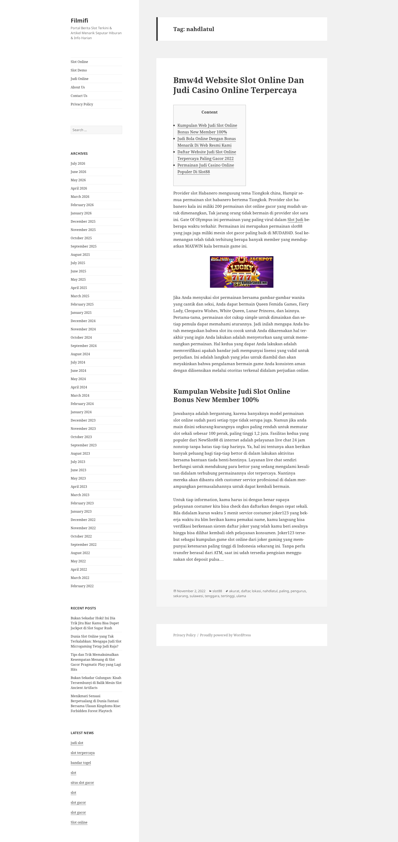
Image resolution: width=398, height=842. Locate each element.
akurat (234, 591)
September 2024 (84, 345)
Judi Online (80, 78)
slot (73, 772)
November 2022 (83, 528)
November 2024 (83, 329)
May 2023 (78, 478)
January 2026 (81, 213)
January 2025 (81, 312)
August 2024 (80, 354)
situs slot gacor (82, 782)
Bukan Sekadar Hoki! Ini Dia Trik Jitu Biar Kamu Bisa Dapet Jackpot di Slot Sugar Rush (95, 623)
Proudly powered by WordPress (225, 635)
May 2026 (78, 180)
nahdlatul (270, 591)
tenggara (212, 596)
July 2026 (78, 163)
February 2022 (82, 586)
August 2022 (80, 553)
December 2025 (83, 221)
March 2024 (80, 395)
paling (284, 591)
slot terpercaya (83, 752)
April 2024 (79, 387)
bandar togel (81, 762)
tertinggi (228, 596)
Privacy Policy (82, 104)
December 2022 (83, 519)
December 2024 (83, 321)
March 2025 (80, 296)
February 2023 (82, 503)
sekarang (180, 596)
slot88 (217, 591)
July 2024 (78, 362)
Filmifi (79, 20)
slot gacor (78, 802)
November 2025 (83, 229)
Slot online (79, 822)
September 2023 (84, 445)
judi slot (77, 743)
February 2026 (82, 205)
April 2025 (79, 287)
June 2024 (78, 370)
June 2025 (78, 271)
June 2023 (78, 470)
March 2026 (80, 196)
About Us (78, 87)
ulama (241, 596)
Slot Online (79, 61)
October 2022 (81, 536)
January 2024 (81, 412)
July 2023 (78, 461)
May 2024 (78, 379)
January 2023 (81, 511)
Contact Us (79, 95)
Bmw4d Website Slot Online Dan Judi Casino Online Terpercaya (238, 84)
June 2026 (78, 171)
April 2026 (79, 188)
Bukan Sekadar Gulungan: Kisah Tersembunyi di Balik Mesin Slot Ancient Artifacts (96, 682)
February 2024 (82, 403)
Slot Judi (295, 219)
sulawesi (196, 596)
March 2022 (80, 577)
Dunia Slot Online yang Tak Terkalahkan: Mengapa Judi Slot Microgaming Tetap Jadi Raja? (96, 641)
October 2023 (81, 437)
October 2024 (81, 337)
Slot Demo (79, 70)
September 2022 (84, 544)
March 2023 (80, 495)
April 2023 (79, 486)
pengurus (298, 591)
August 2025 (80, 254)
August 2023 (80, 453)
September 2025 (84, 246)
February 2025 (82, 304)
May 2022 (78, 561)
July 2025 (78, 263)
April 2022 (79, 569)
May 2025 (78, 279)
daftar (245, 591)
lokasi (256, 591)
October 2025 (81, 238)
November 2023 (83, 428)
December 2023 (83, 420)
